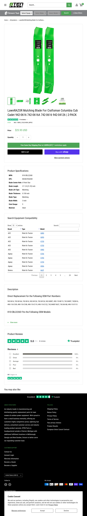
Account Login (9, 455)
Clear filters (77, 13)
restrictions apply (60, 145)
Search (66, 13)
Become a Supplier (10, 465)
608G (42, 233)
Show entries (15, 225)
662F (42, 270)
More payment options (62, 158)
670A (42, 254)
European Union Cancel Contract (58, 429)
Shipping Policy (52, 409)
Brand (10, 229)
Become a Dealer (10, 462)
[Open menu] (5, 5)
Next (76, 275)
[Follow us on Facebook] (5, 484)
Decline (66, 511)
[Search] (69, 5)
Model (42, 229)
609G (42, 237)
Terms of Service (53, 419)
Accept (42, 511)
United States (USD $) (11, 475)
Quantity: (11, 137)
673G (42, 241)
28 (70, 275)
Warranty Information (11, 459)
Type (23, 229)
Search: (56, 225)
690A (42, 266)
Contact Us (8, 452)
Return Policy (51, 412)
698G (42, 250)
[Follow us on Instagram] (9, 484)
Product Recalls (52, 426)
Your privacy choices (54, 423)
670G (42, 258)
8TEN (9, 122)
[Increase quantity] (28, 137)
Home (6, 20)
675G (42, 246)
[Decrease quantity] (17, 137)
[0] (81, 5)
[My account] (77, 5)
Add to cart (25, 152)
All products (13, 20)
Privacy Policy (53, 505)
